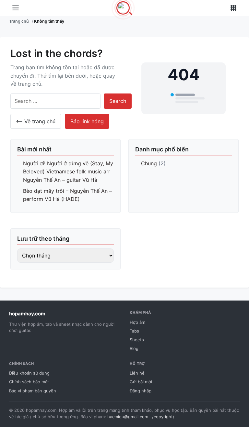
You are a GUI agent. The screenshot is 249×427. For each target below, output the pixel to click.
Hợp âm (137, 322)
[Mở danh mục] (15, 8)
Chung (149, 163)
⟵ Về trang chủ (35, 121)
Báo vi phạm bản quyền (32, 390)
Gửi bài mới (141, 381)
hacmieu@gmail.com (127, 416)
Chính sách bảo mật (29, 381)
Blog (134, 348)
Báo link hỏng (87, 121)
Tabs (134, 331)
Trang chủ (19, 21)
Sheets (137, 339)
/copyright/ (163, 416)
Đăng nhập (140, 390)
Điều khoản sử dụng (29, 373)
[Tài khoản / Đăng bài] (233, 8)
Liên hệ (137, 373)
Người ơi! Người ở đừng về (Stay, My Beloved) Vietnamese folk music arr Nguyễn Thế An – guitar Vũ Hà (68, 171)
